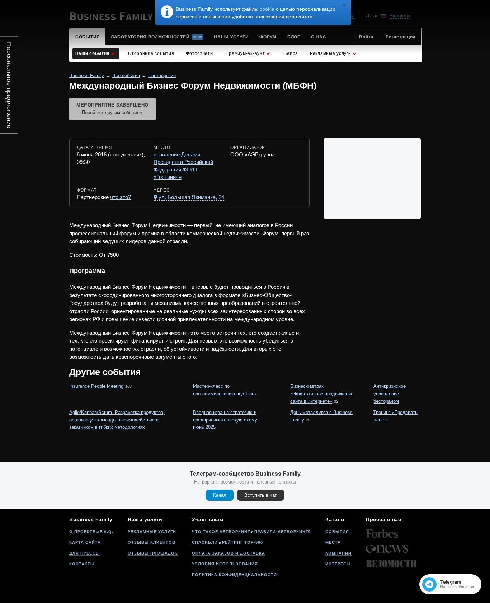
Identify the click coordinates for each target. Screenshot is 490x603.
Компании (338, 553)
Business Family (86, 75)
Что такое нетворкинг (221, 531)
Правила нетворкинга (282, 531)
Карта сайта (85, 542)
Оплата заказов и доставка (228, 553)
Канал (219, 495)
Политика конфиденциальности (234, 575)
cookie (267, 9)
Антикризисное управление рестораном (389, 393)
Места (333, 542)
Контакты (82, 564)
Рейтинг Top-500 (242, 542)
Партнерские (162, 75)
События (337, 531)
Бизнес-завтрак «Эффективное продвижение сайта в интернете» (321, 393)
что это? (120, 197)
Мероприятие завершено (112, 108)
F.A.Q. (106, 531)
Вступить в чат (260, 495)
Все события (126, 75)
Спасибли (205, 542)
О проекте (82, 531)
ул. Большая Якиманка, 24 (191, 197)
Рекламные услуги (152, 531)
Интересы (338, 564)
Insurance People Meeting (96, 386)
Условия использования (225, 564)
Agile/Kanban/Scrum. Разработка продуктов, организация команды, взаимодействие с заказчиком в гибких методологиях (117, 420)
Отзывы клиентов (151, 542)
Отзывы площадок (153, 553)
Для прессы (84, 553)
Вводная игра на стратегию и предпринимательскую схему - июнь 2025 (226, 420)
